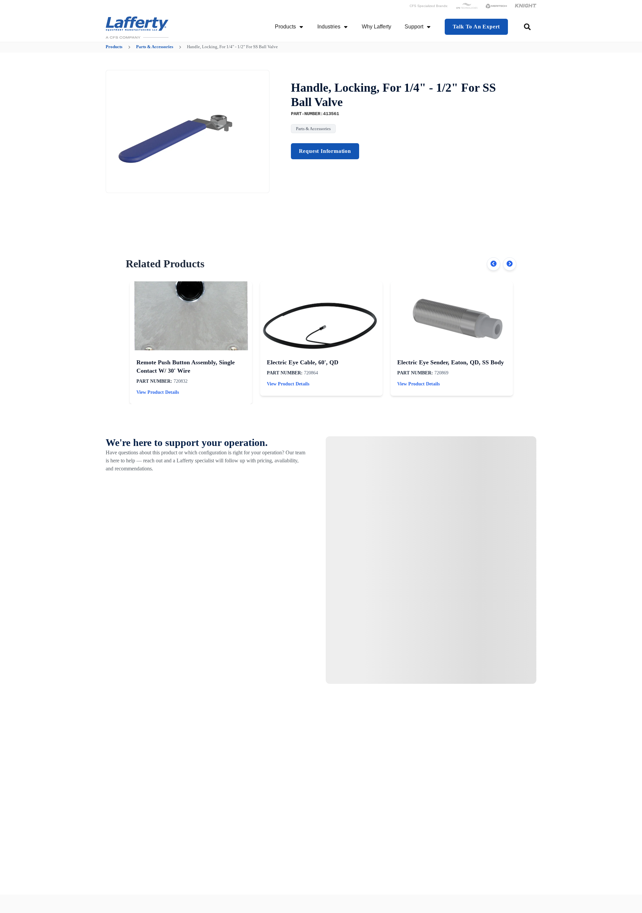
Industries (328, 26)
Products (285, 26)
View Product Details (157, 392)
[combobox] (528, 27)
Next (509, 264)
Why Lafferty (376, 26)
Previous (493, 264)
